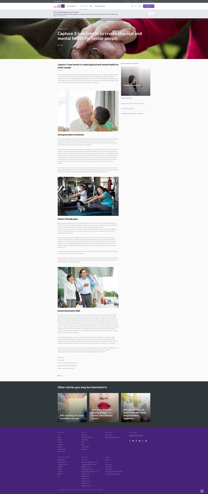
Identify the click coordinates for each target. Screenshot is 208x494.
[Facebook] (130, 441)
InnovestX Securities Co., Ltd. (88, 464)
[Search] (140, 6)
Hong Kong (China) (62, 464)
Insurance (60, 442)
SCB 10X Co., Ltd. (85, 474)
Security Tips (108, 469)
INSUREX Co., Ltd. (85, 467)
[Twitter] (143, 441)
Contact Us (108, 460)
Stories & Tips (84, 6)
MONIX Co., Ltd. (85, 476)
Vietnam (60, 469)
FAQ (91, 6)
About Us (137, 1)
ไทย (132, 6)
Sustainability (84, 440)
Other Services (61, 451)
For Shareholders (127, 1)
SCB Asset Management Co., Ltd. (89, 462)
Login (147, 6)
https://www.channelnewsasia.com (67, 366)
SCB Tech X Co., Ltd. (86, 486)
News (82, 444)
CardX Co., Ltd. (85, 479)
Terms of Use (108, 464)
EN (135, 6)
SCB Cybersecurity (100, 6)
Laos (59, 476)
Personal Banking (58, 1)
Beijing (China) (61, 460)
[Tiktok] (136, 441)
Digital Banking (61, 449)
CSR (82, 442)
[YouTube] (139, 441)
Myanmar (60, 474)
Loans (59, 435)
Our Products (71, 6)
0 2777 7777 (136, 435)
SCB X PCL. (84, 460)
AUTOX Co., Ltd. (85, 483)
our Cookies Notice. (61, 16)
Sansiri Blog (61, 360)
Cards (59, 437)
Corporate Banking (69, 1)
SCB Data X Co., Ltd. (86, 481)
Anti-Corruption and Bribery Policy (113, 472)
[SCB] (59, 6)
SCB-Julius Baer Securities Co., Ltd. (89, 472)
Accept (151, 14)
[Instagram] (146, 441)
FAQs (106, 462)
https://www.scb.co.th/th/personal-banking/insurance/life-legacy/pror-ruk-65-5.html (81, 352)
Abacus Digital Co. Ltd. (87, 469)
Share (61, 45)
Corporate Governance (87, 437)
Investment (60, 444)
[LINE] (133, 441)
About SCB (84, 435)
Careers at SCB (85, 447)
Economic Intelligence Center (112, 437)
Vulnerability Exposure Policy (112, 474)
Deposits (60, 440)
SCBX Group (84, 449)
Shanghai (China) (62, 462)
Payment (60, 447)
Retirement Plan (78, 19)
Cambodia (60, 472)
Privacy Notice (108, 467)
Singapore (60, 467)
